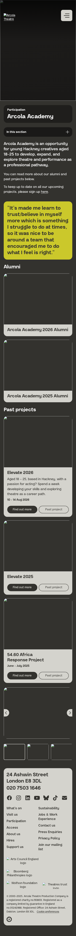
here (44, 191)
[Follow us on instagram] (18, 798)
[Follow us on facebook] (9, 798)
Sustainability (48, 808)
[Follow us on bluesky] (46, 798)
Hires (10, 840)
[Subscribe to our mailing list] (64, 798)
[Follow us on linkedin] (28, 798)
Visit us (12, 814)
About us (13, 834)
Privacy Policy (49, 838)
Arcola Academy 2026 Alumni (37, 330)
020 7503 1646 (24, 788)
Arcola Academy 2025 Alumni (37, 396)
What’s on (14, 808)
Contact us (46, 825)
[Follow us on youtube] (37, 798)
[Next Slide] (69, 712)
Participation (16, 109)
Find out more (25, 510)
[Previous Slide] (6, 712)
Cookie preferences (48, 912)
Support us (15, 847)
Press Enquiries (50, 832)
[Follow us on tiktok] (55, 798)
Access (12, 827)
